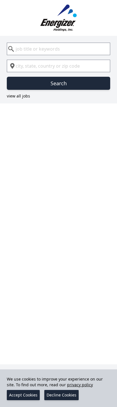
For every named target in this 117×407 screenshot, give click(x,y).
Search (59, 83)
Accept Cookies (23, 395)
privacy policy (80, 384)
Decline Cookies (61, 395)
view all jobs (18, 96)
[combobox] (58, 49)
